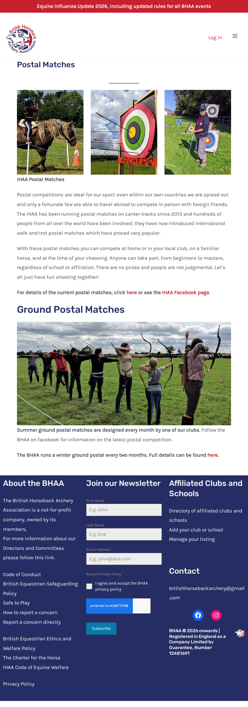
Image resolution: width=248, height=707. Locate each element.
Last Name (95, 525)
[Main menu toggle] (235, 36)
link (49, 557)
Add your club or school (196, 530)
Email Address (99, 549)
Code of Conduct (22, 574)
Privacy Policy (18, 684)
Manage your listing (192, 539)
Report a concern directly (32, 622)
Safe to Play (16, 603)
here (132, 292)
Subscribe (101, 628)
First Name (95, 501)
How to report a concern (30, 612)
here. (213, 455)
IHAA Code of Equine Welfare (36, 667)
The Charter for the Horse (31, 658)
